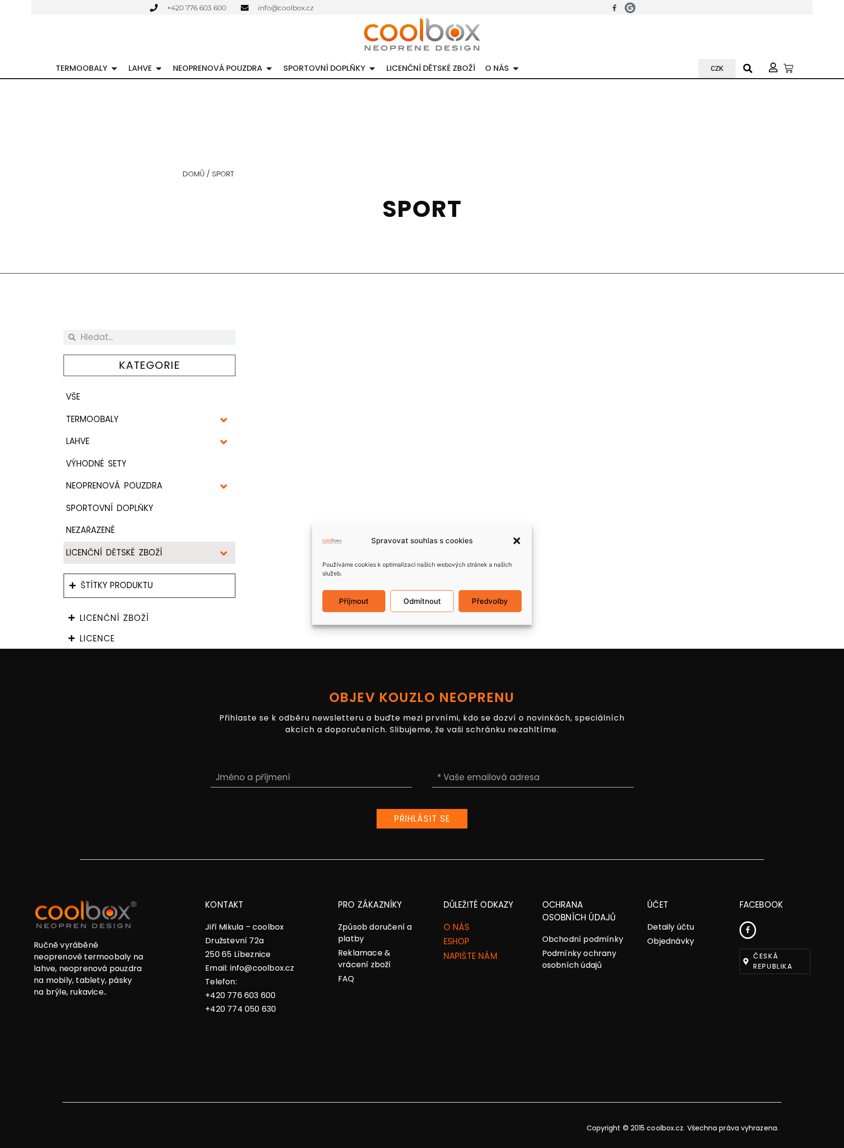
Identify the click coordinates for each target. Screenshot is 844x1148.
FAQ (346, 978)
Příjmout (354, 601)
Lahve (77, 441)
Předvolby (490, 601)
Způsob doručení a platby (375, 932)
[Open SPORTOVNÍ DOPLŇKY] (372, 68)
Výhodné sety (96, 463)
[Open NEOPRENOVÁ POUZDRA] (269, 68)
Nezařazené (90, 530)
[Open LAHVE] (158, 68)
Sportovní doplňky (109, 508)
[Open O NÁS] (515, 68)
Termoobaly (92, 419)
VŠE (73, 397)
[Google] (630, 7)
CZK (717, 68)
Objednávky (670, 941)
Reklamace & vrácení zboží (364, 958)
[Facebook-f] (614, 7)
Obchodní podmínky (582, 939)
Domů (194, 174)
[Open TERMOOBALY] (114, 68)
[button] (517, 541)
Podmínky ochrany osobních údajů (579, 959)
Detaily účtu (670, 927)
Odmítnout (422, 601)
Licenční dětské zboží (114, 552)
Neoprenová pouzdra (114, 485)
